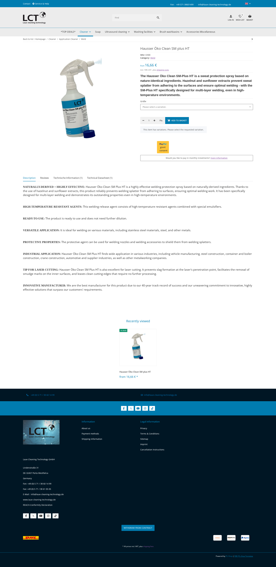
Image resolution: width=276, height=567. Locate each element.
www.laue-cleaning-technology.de (39, 499)
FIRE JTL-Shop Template (243, 556)
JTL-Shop (229, 556)
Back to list (28, 39)
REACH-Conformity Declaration (37, 505)
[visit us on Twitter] (131, 408)
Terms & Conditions (149, 433)
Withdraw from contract (138, 527)
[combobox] (196, 107)
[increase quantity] (154, 120)
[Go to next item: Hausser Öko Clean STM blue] (252, 39)
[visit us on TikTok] (152, 408)
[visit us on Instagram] (145, 408)
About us (86, 428)
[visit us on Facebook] (124, 408)
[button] (41, 3)
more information (219, 158)
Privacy (143, 428)
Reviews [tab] (44, 177)
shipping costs (163, 70)
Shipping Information (92, 439)
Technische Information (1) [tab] (68, 177)
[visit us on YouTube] (138, 408)
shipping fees (148, 546)
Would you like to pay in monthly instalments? (197, 158)
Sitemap (144, 439)
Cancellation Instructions (152, 449)
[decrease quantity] (143, 120)
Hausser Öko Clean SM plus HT (135, 371)
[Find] (158, 17)
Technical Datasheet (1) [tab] (99, 177)
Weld (152, 58)
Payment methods (90, 433)
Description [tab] (29, 177)
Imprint (143, 444)
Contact (26, 3)
